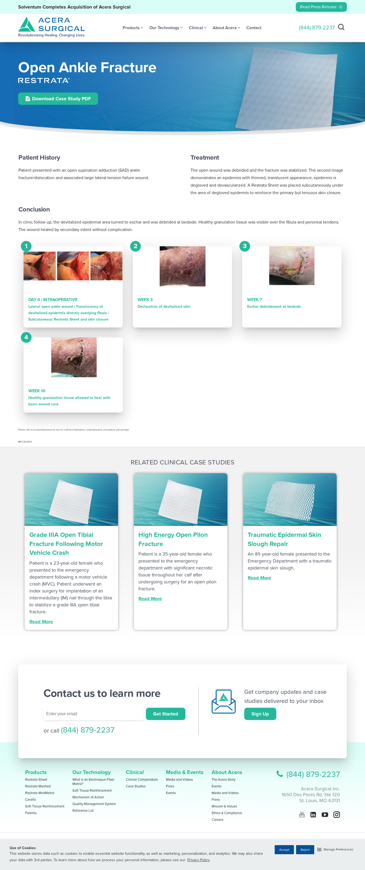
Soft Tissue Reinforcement (44, 806)
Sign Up (260, 714)
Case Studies (136, 786)
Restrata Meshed (38, 786)
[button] (335, 849)
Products (36, 772)
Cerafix (30, 800)
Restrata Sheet (36, 779)
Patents (31, 813)
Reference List (83, 811)
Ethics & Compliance (227, 813)
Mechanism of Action (88, 797)
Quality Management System (94, 804)
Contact (253, 27)
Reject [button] (305, 850)
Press (170, 786)
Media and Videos (179, 779)
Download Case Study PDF (61, 99)
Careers (217, 820)
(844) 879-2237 (317, 28)
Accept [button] (284, 850)
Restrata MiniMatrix (39, 793)
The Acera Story (223, 779)
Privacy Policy (198, 860)
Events (171, 793)
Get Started (165, 714)
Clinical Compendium (142, 779)
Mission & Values (224, 806)
